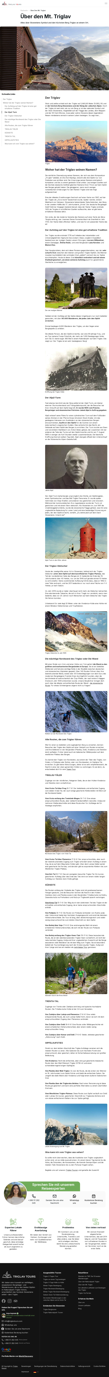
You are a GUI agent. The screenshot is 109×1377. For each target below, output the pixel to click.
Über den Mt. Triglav (85, 1285)
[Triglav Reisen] (19, 1275)
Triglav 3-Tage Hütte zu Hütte (53, 1282)
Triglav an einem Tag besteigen (54, 1279)
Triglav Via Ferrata (84, 1293)
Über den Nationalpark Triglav (88, 1281)
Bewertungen (26, 1366)
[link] (74, 1199)
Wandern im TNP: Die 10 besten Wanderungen (89, 1277)
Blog (79, 1308)
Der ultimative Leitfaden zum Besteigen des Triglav (92, 1289)
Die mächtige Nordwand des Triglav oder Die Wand (23, 120)
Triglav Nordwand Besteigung (53, 1289)
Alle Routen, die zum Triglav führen (19, 125)
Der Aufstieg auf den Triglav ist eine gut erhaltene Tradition (20, 107)
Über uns (81, 1302)
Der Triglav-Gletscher (13, 116)
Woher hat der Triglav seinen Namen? (18, 103)
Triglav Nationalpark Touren (53, 1312)
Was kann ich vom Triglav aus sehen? (19, 144)
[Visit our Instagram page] (9, 1301)
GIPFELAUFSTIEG (12, 140)
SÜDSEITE (9, 133)
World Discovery (26, 1356)
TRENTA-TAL (10, 136)
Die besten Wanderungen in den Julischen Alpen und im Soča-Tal (54, 1299)
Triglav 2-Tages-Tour (50, 1276)
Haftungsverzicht (84, 1366)
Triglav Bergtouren (49, 1309)
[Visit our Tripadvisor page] (15, 1301)
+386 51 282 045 (33, 1201)
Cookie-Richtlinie (99, 1366)
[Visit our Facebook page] (4, 1301)
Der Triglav (7, 99)
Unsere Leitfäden (84, 1305)
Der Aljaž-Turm (11, 112)
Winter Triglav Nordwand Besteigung (56, 1292)
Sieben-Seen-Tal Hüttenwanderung (55, 1295)
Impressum (25, 1372)
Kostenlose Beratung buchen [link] (94, 1201)
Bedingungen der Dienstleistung (45, 1366)
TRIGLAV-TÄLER (11, 129)
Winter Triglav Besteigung (52, 1285)
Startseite (24, 10)
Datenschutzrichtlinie (67, 1366)
